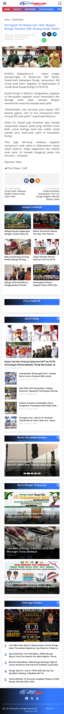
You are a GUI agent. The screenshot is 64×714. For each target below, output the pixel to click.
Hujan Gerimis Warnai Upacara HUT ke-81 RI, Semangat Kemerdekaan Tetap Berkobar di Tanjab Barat (46, 258)
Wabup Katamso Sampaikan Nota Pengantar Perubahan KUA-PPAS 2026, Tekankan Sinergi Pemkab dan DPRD (38, 404)
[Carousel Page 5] (39, 473)
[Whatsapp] (44, 40)
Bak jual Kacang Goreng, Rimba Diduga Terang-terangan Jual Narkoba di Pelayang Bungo (17, 258)
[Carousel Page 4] (35, 473)
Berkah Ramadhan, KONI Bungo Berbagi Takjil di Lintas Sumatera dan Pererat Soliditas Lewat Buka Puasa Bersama (34, 663)
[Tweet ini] (49, 34)
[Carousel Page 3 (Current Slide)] (32, 473)
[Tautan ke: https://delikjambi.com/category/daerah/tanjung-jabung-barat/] (58, 437)
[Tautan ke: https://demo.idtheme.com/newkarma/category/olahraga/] (58, 602)
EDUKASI (25, 37)
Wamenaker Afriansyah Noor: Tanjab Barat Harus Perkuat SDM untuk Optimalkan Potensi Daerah (37, 374)
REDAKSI (50, 708)
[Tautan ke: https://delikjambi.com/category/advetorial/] (58, 318)
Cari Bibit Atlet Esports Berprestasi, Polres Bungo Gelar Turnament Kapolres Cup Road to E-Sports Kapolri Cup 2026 (33, 646)
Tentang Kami (31, 711)
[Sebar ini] (44, 34)
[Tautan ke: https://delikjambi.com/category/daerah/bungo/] (58, 485)
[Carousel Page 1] (24, 473)
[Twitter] (32, 180)
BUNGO (18, 37)
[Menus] (4, 3)
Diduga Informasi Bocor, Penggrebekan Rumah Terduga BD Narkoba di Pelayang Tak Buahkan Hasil (16, 283)
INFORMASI (8, 39)
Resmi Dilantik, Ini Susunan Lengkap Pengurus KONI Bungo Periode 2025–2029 (34, 680)
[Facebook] (26, 180)
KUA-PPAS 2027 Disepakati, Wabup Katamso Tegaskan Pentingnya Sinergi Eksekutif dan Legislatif (38, 389)
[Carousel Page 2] (28, 473)
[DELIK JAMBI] (32, 3)
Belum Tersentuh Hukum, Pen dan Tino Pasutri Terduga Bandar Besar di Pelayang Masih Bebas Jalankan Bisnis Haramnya (45, 232)
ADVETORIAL (9, 37)
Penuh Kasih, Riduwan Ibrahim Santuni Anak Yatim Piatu (15, 192)
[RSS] (37, 180)
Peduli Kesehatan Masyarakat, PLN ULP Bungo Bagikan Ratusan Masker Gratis (48, 194)
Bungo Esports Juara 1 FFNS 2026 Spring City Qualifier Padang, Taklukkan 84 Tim (31, 671)
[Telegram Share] (54, 34)
